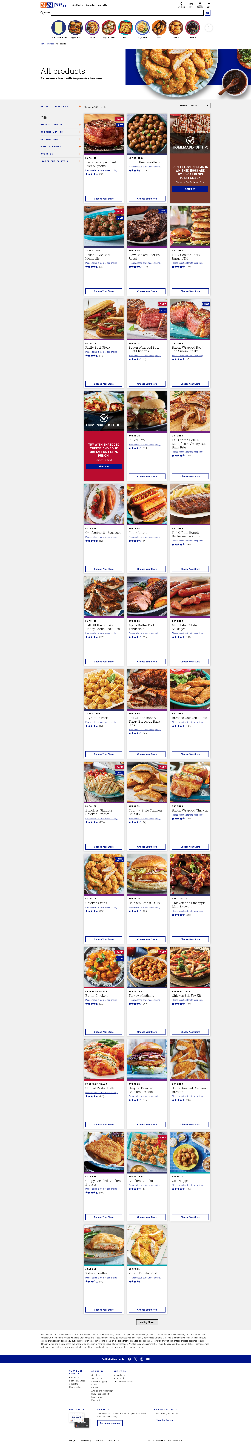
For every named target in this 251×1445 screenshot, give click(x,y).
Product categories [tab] (55, 106)
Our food (50, 44)
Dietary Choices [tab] (52, 124)
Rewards (89, 5)
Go (207, 12)
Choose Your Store (104, 198)
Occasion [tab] (47, 154)
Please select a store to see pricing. (101, 170)
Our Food (77, 5)
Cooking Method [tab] (52, 132)
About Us (102, 5)
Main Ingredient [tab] (52, 146)
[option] (58, 29)
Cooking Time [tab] (50, 139)
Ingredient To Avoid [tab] (54, 161)
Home (43, 44)
